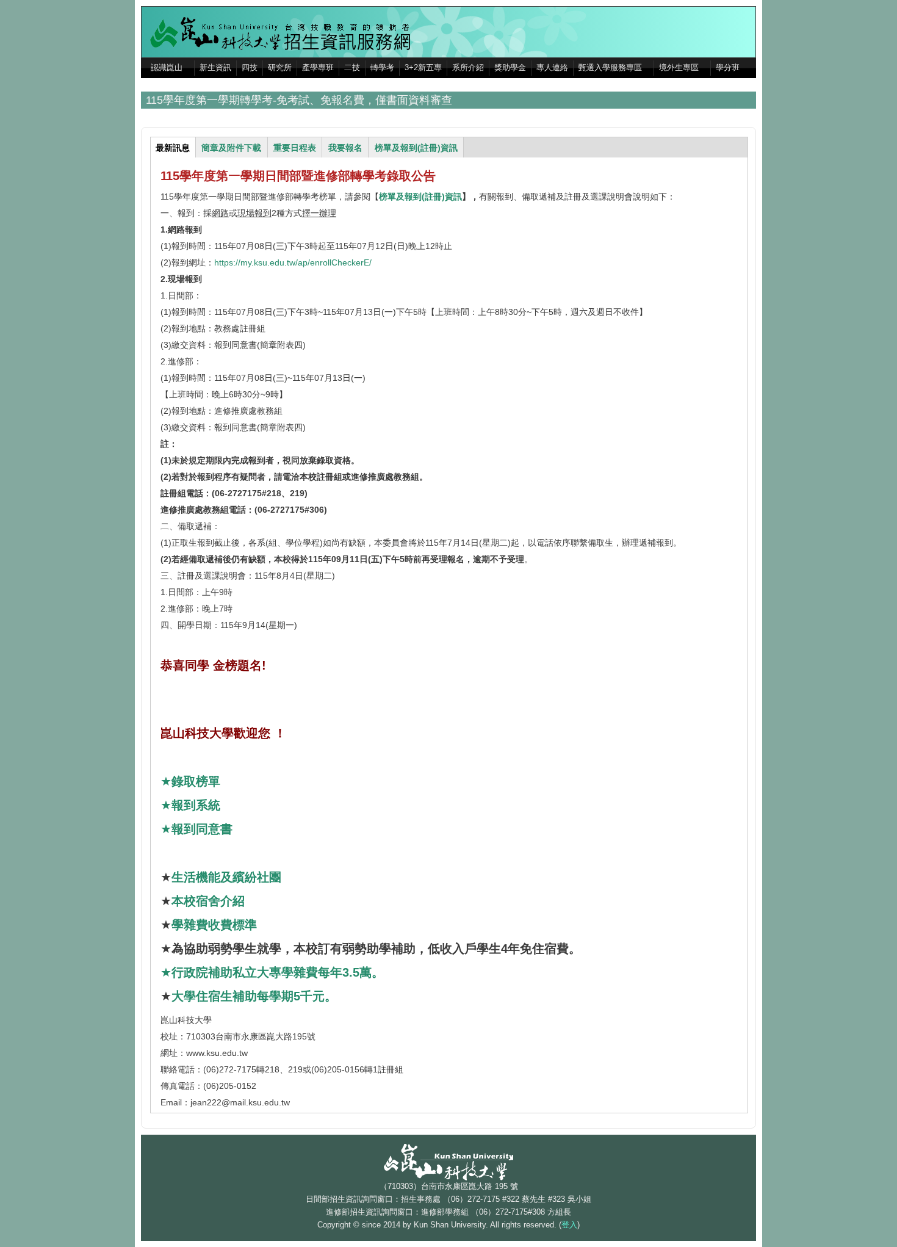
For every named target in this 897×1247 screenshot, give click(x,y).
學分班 (728, 67)
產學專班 (318, 67)
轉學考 (382, 67)
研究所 (280, 67)
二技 (352, 67)
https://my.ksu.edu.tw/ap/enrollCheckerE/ (293, 262)
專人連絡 (552, 67)
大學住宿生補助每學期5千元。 (254, 996)
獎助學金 (510, 67)
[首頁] (284, 33)
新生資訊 (215, 67)
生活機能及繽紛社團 (226, 877)
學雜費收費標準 (214, 924)
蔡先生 (534, 1199)
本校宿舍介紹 (208, 901)
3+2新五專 (423, 67)
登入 (569, 1225)
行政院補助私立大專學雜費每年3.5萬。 (277, 972)
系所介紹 (468, 67)
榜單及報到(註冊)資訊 (420, 196)
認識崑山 (166, 67)
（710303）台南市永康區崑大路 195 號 (449, 1186)
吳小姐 (579, 1199)
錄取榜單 (197, 781)
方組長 (559, 1212)
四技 (250, 67)
